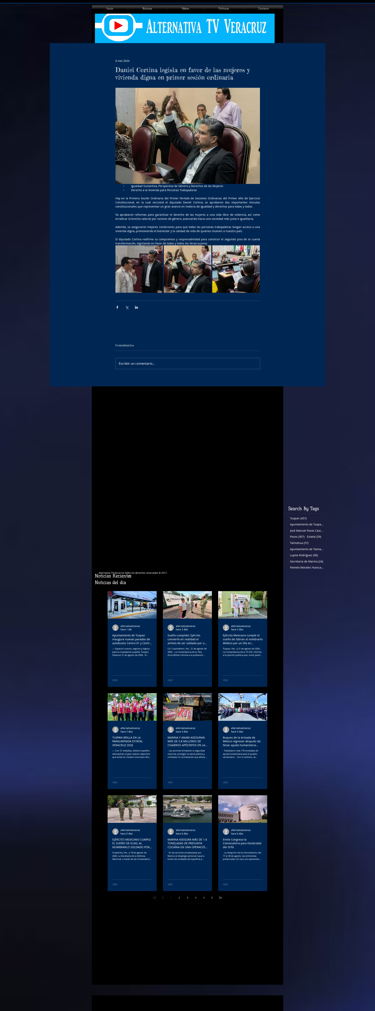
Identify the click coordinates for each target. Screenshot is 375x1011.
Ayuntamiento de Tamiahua (306, 549)
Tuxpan (298, 518)
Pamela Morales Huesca (306, 567)
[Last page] (220, 897)
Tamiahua (299, 543)
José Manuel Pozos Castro (306, 530)
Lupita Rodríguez (304, 555)
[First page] (154, 897)
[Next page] (212, 897)
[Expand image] (139, 269)
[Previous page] (162, 897)
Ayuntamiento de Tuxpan (306, 524)
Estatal (314, 536)
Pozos (297, 536)
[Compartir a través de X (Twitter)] (127, 307)
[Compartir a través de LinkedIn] (136, 307)
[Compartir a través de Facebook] (117, 307)
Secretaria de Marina (306, 561)
